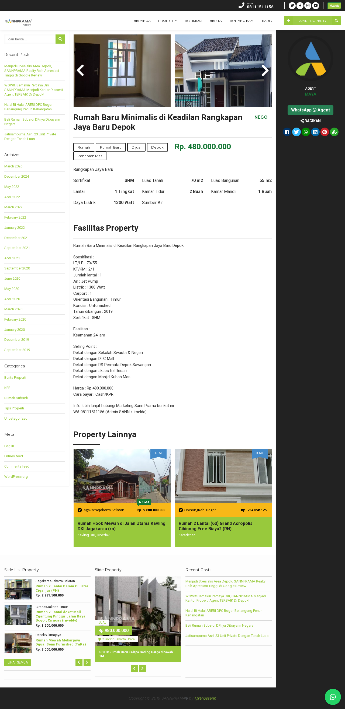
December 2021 (16, 238)
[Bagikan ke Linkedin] (315, 132)
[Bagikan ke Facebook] (287, 132)
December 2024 (16, 176)
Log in (9, 446)
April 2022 (12, 197)
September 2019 (17, 350)
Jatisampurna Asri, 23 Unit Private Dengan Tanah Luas (30, 136)
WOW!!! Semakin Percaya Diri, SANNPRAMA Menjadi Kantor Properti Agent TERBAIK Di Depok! (33, 89)
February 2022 (15, 217)
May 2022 (11, 187)
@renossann (205, 698)
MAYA (310, 94)
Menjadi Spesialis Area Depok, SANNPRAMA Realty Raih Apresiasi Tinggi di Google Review (31, 70)
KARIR (267, 21)
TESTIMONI (193, 21)
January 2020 (14, 330)
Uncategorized (15, 418)
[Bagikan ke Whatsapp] (306, 132)
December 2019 (16, 340)
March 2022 (13, 207)
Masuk (334, 5)
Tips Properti (14, 408)
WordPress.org (16, 477)
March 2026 (13, 166)
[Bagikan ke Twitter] (296, 132)
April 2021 (12, 258)
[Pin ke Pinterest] (324, 132)
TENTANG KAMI (241, 21)
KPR (7, 388)
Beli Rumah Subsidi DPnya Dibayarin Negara (219, 625)
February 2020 (15, 319)
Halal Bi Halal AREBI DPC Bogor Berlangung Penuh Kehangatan (28, 107)
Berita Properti (15, 377)
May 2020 (11, 289)
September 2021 (17, 248)
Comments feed (16, 466)
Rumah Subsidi (16, 398)
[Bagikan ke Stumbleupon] (334, 132)
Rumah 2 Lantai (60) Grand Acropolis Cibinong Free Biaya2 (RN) (216, 526)
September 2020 (17, 268)
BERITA (216, 21)
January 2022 (14, 228)
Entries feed (13, 456)
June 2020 (12, 278)
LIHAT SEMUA (18, 662)
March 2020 (13, 309)
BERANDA (142, 21)
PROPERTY (167, 21)
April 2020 (12, 299)
